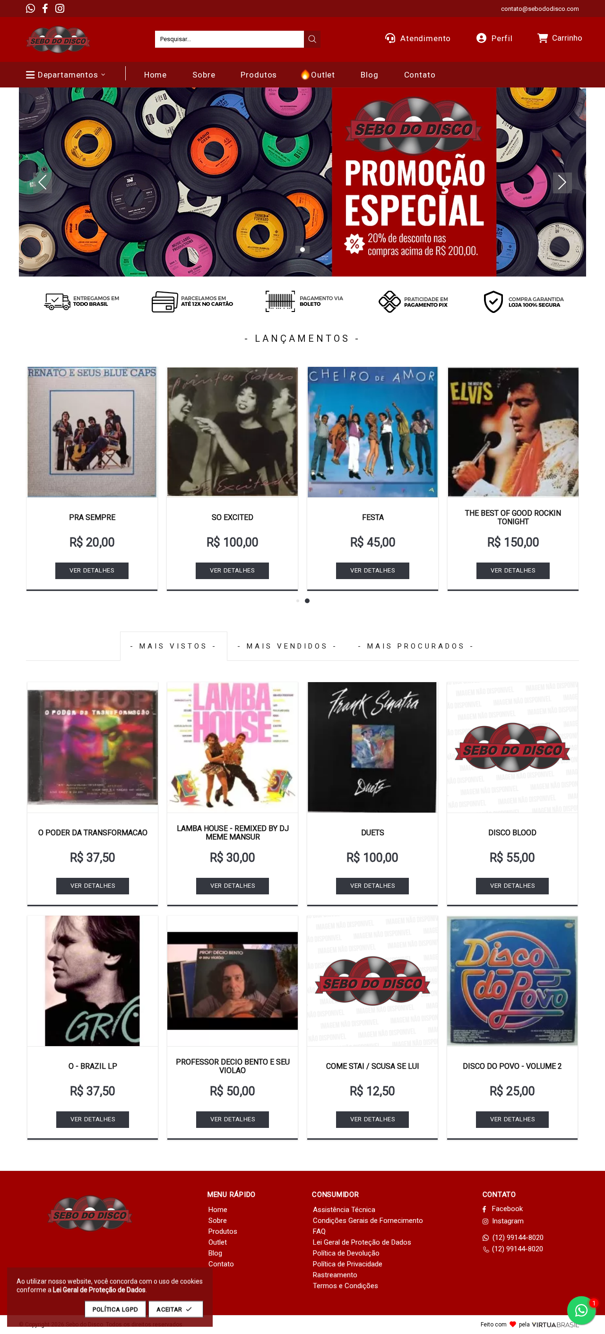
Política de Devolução (346, 1253)
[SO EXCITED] (232, 432)
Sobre (217, 1220)
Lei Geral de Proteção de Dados (362, 1242)
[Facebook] (45, 8)
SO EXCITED (232, 517)
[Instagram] (59, 8)
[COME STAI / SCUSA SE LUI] (372, 981)
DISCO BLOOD (512, 832)
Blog (215, 1253)
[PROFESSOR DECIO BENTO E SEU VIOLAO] (232, 981)
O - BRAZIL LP (93, 1066)
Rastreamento (335, 1275)
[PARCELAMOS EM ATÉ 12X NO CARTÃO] (192, 301)
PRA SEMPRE (92, 517)
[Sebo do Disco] (58, 39)
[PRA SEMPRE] (91, 432)
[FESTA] (372, 432)
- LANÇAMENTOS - (302, 338)
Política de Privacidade (347, 1264)
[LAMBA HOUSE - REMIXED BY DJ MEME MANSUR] (232, 747)
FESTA (373, 517)
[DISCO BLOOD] (512, 747)
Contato (221, 1264)
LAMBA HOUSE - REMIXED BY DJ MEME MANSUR (233, 832)
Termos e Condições (345, 1286)
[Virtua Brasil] (555, 1324)
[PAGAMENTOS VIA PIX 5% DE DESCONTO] (413, 301)
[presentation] (312, 39)
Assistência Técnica (344, 1209)
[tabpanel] (302, 182)
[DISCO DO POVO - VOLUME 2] (512, 981)
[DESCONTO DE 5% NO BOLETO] (302, 301)
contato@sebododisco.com (540, 8)
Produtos (222, 1231)
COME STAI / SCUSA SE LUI (372, 1066)
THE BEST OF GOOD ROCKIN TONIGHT (513, 517)
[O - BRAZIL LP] (92, 981)
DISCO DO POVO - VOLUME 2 (512, 1066)
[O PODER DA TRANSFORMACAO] (92, 747)
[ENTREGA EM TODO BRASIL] (81, 301)
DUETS (372, 832)
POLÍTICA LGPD (115, 1309)
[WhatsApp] (30, 8)
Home (217, 1209)
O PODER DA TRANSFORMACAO (92, 832)
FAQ (319, 1231)
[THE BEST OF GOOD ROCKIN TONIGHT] (513, 432)
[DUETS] (372, 747)
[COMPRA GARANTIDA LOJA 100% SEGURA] (523, 301)
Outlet (217, 1242)
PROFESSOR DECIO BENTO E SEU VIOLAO (233, 1066)
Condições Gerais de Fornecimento (368, 1220)
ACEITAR (169, 1309)
